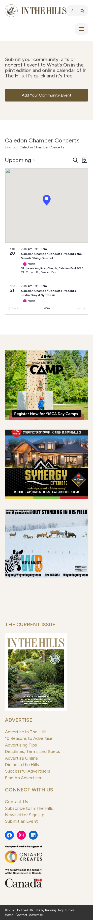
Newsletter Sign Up (24, 814)
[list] (46, 273)
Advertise (18, 720)
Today (46, 308)
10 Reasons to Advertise (28, 738)
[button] (47, 200)
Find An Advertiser (23, 777)
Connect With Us (29, 790)
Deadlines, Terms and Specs (32, 751)
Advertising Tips (21, 745)
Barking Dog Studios (59, 910)
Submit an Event (21, 821)
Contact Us (16, 801)
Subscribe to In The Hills (29, 808)
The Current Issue (30, 624)
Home (9, 915)
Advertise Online (21, 758)
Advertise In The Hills (26, 731)
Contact (21, 915)
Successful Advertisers (27, 771)
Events (10, 147)
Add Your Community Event (46, 95)
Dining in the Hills (22, 764)
